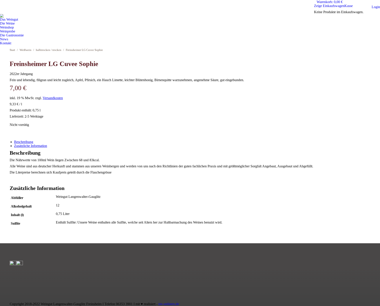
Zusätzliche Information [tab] (30, 146)
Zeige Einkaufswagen (329, 6)
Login (376, 7)
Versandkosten (53, 98)
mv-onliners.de (168, 304)
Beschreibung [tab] (23, 142)
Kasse (348, 6)
